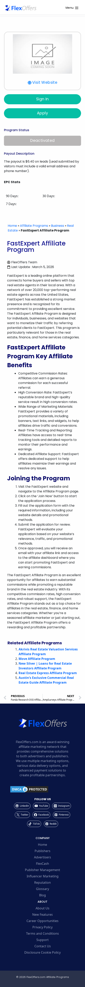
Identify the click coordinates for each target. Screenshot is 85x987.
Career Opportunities (42, 921)
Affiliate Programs (34, 225)
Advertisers (42, 857)
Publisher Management (42, 870)
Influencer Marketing (43, 876)
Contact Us (42, 946)
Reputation (42, 882)
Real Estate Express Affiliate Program (48, 673)
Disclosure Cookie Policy (42, 952)
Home (12, 225)
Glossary (42, 889)
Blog (42, 895)
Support (42, 940)
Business (57, 225)
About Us (42, 908)
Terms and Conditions (42, 933)
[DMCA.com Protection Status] (42, 789)
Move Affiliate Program (37, 659)
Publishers (42, 851)
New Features (42, 914)
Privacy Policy (42, 927)
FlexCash (42, 863)
